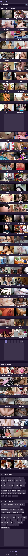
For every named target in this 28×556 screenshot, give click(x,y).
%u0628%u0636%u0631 (18, 512)
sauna (2, 507)
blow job (20, 522)
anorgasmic (15, 495)
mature (8, 520)
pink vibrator (4, 485)
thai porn (9, 512)
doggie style (4, 488)
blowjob (18, 488)
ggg (2, 514)
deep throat (4, 490)
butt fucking (20, 477)
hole (11, 522)
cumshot (9, 493)
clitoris (14, 493)
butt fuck (22, 480)
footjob (14, 522)
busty (24, 483)
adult (2, 495)
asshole (14, 490)
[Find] (26, 5)
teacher (16, 504)
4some (10, 488)
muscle (7, 507)
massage (14, 477)
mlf (23, 520)
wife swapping (4, 522)
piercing (19, 490)
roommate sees (4, 517)
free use (9, 525)
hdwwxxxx (18, 517)
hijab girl (22, 504)
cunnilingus (11, 480)
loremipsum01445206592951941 (8, 509)
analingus (3, 493)
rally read (3, 525)
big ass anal (10, 504)
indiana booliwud (5, 527)
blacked (12, 507)
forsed (19, 514)
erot (16, 520)
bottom (19, 483)
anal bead (16, 485)
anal (10, 477)
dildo (9, 495)
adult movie (4, 480)
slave (19, 520)
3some (16, 480)
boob (24, 490)
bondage (22, 485)
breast (14, 483)
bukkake (11, 485)
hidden (17, 507)
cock (14, 488)
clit (6, 495)
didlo (24, 493)
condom (19, 493)
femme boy (20, 509)
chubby (3, 483)
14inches (3, 512)
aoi (10, 517)
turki (12, 520)
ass (6, 477)
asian (2, 477)
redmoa (24, 517)
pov (14, 517)
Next (21, 341)
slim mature (15, 525)
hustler (3, 520)
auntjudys (3, 504)
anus (9, 490)
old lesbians (14, 514)
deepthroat (8, 483)
